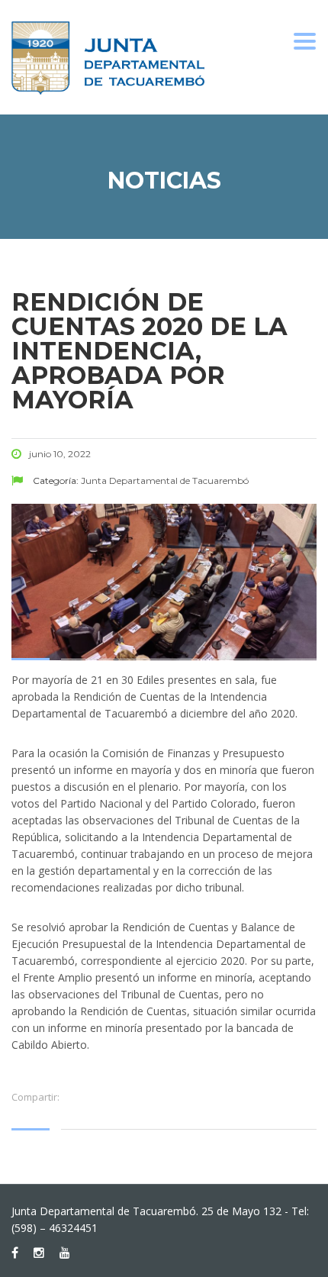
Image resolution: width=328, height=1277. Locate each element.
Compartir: (35, 1097)
